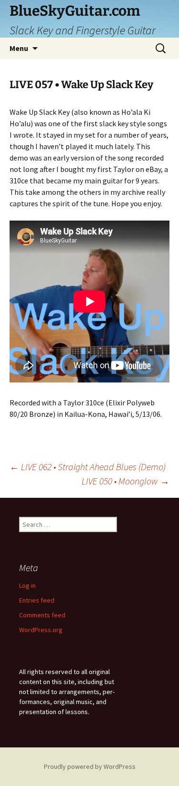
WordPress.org (41, 629)
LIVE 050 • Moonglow (125, 481)
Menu (19, 48)
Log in (27, 585)
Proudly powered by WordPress (90, 766)
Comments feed (42, 615)
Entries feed (36, 600)
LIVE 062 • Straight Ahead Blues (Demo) (88, 467)
